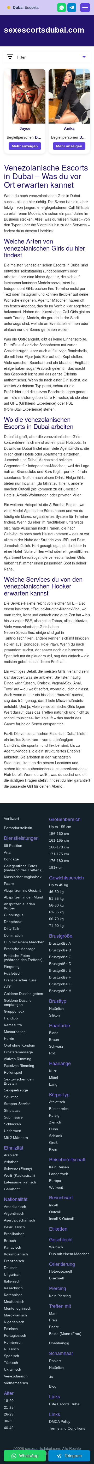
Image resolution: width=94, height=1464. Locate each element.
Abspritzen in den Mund (23, 897)
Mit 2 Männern (16, 1137)
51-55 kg (56, 898)
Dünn (53, 1129)
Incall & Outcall (61, 1219)
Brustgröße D (60, 964)
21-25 (9, 1407)
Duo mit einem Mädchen (24, 942)
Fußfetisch (12, 973)
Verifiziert (11, 818)
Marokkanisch (15, 1315)
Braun (54, 1039)
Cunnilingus (13, 915)
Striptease (12, 1110)
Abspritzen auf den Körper (19, 906)
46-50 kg (56, 892)
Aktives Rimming (17, 1059)
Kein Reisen (59, 1167)
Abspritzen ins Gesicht (22, 890)
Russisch (11, 1349)
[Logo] (28, 6)
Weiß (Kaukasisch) (19, 1175)
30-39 (9, 1421)
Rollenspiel (13, 1072)
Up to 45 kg (58, 885)
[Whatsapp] (61, 7)
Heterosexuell (60, 1271)
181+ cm (56, 867)
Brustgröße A (60, 943)
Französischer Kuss (20, 980)
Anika (69, 128)
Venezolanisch (16, 1376)
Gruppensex (14, 1011)
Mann (53, 1313)
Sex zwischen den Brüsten (19, 1081)
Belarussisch (14, 1227)
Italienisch (12, 1281)
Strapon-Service (17, 1104)
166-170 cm (59, 847)
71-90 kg (56, 926)
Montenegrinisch (17, 1308)
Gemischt (12, 1189)
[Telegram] (71, 7)
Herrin (9, 1038)
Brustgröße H (60, 991)
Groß (53, 1142)
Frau (53, 1320)
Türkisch (11, 1362)
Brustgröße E (60, 970)
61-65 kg (56, 912)
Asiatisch (11, 1162)
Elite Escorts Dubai (64, 1404)
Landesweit (58, 1174)
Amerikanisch (15, 1207)
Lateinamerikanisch (20, 1182)
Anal (7, 852)
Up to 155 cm (60, 827)
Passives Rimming (19, 1066)
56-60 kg (56, 905)
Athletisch (57, 1102)
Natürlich (56, 1008)
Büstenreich (59, 1109)
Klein (53, 1149)
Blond (53, 1033)
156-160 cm (59, 833)
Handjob (11, 1018)
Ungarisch (12, 1274)
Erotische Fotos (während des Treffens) (23, 957)
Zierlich (55, 1122)
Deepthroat (13, 922)
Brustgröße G (60, 984)
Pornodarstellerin (18, 828)
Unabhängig (59, 1343)
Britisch (10, 1240)
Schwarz (56, 1046)
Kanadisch (12, 1247)
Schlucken (12, 1124)
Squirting (11, 1097)
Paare (9, 884)
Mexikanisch (14, 1301)
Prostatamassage (18, 1052)
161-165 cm (59, 840)
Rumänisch (13, 1342)
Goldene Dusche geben (23, 994)
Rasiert (55, 1361)
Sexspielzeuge (16, 1090)
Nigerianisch (14, 1322)
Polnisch (11, 1329)
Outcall (55, 1212)
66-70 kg (56, 919)
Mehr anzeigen (25, 146)
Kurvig (54, 1115)
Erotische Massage (20, 949)
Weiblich (56, 1247)
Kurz (53, 1071)
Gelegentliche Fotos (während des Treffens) (23, 868)
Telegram (73, 1456)
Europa (55, 1181)
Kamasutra (13, 1025)
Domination (13, 935)
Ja (51, 1377)
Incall (53, 1205)
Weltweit (56, 1187)
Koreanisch (13, 1295)
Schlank (55, 1136)
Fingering (12, 966)
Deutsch (10, 1268)
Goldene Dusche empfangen (18, 1002)
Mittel (53, 1078)
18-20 (9, 1401)
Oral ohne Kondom (19, 1045)
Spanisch (11, 1356)
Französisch (14, 1261)
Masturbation (15, 1032)
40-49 (9, 1428)
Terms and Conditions (67, 1428)
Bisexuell (56, 1278)
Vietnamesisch (16, 1383)
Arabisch (11, 1155)
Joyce (25, 128)
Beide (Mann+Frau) (65, 1334)
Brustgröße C (60, 957)
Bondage (11, 859)
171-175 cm (59, 854)
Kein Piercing (60, 1296)
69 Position (13, 845)
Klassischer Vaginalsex (23, 877)
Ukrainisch (12, 1369)
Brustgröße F (60, 977)
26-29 (9, 1414)
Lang (53, 1084)
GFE (7, 987)
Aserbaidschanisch (19, 1220)
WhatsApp (28, 1456)
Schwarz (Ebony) (18, 1169)
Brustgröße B (60, 950)
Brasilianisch (14, 1234)
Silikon (54, 1015)
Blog (52, 1386)
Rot (52, 1053)
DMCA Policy (59, 1421)
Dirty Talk (11, 928)
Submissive (13, 1117)
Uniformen (12, 1131)
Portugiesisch (15, 1335)
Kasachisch (13, 1288)
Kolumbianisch (16, 1254)
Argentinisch (14, 1213)
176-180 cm (59, 861)
